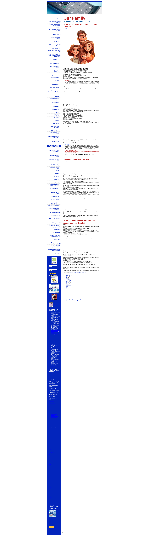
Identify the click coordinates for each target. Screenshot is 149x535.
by (54, 267)
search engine (50, 267)
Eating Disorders (68, 285)
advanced (58, 267)
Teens (67, 295)
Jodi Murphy (67, 28)
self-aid (50, 464)
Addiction (67, 276)
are (49, 454)
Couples (67, 283)
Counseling (67, 282)
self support (50, 497)
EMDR (67, 286)
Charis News (68, 279)
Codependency (68, 280)
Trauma (67, 296)
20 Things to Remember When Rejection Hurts (73, 298)
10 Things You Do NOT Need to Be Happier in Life (74, 299)
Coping (67, 281)
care (49, 477)
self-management (51, 475)
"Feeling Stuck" (68, 275)
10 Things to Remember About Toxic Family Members (74, 300)
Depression (67, 284)
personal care (51, 439)
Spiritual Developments (69, 294)
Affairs (67, 277)
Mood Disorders (68, 289)
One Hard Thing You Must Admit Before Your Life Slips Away (75, 297)
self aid (50, 449)
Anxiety (67, 278)
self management (51, 452)
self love (50, 487)
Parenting (67, 290)
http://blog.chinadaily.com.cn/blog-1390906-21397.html (77, 272)
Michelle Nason (68, 161)
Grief (66, 288)
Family (67, 287)
